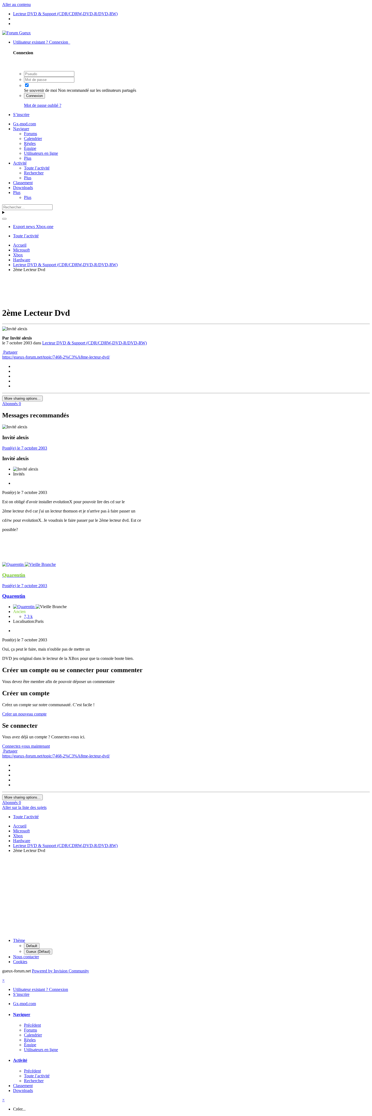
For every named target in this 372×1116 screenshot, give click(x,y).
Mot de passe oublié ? (42, 105)
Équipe (30, 148)
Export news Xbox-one (33, 226)
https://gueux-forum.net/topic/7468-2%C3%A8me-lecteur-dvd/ (56, 357)
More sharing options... (22, 398)
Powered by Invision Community (60, 971)
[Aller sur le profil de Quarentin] (13, 564)
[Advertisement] (186, 289)
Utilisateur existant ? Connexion (41, 42)
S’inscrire (21, 114)
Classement (23, 182)
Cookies (20, 961)
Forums (30, 133)
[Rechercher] (4, 219)
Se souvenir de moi (40, 90)
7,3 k (28, 616)
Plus (27, 158)
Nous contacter (26, 956)
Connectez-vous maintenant (26, 746)
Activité (20, 163)
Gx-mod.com (24, 124)
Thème (19, 940)
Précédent (32, 1025)
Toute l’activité (37, 168)
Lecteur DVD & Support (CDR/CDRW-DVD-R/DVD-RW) (94, 343)
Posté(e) (24, 448)
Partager (9, 352)
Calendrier (33, 138)
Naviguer (21, 128)
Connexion (34, 96)
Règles (30, 143)
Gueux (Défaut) (38, 952)
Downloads (23, 187)
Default (31, 946)
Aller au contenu (16, 4)
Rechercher (34, 173)
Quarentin (13, 596)
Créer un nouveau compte (24, 714)
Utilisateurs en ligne (41, 153)
